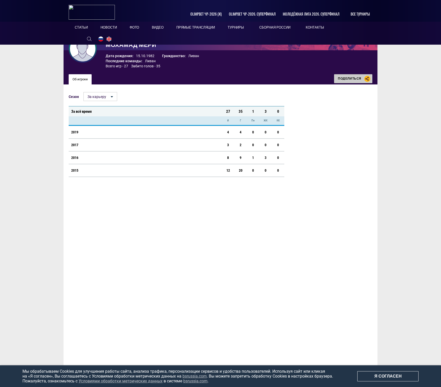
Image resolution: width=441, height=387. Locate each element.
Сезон (74, 97)
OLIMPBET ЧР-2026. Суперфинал (252, 14)
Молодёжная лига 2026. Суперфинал (311, 14)
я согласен (388, 376)
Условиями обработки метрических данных (121, 381)
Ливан (150, 61)
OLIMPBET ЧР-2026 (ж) (206, 14)
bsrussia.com (194, 376)
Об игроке (80, 79)
